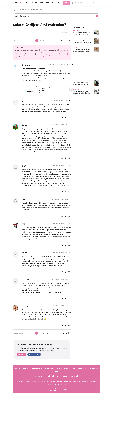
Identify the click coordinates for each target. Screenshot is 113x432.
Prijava (35, 354)
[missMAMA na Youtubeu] (53, 376)
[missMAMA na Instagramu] (57, 376)
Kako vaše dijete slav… (35, 10)
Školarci (21, 10)
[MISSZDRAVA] (81, 3)
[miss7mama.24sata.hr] (18, 3)
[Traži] (89, 3)
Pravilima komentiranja (61, 54)
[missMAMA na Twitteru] (49, 376)
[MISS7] (74, 3)
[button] (98, 3)
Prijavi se (21, 354)
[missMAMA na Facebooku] (45, 376)
